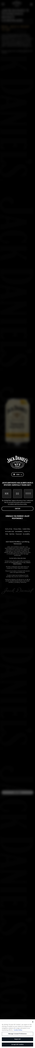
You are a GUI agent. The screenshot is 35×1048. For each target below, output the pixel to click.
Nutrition (11, 534)
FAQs (6, 534)
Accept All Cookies (17, 1044)
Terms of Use (8, 529)
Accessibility (26, 534)
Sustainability (18, 531)
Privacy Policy (17, 529)
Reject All (17, 1039)
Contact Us (27, 531)
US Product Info (9, 531)
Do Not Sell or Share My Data (17, 558)
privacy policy (23, 504)
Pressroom (19, 534)
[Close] (33, 1022)
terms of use (22, 500)
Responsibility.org (16, 562)
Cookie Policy (26, 529)
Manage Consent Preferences (17, 1034)
